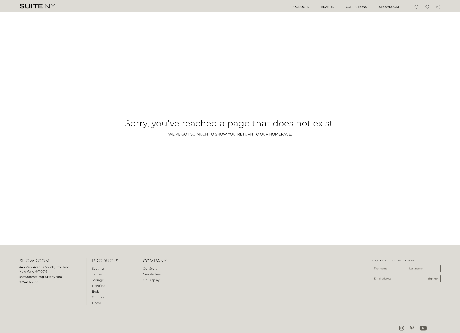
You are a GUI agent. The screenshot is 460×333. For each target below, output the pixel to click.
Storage (98, 280)
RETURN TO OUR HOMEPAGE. (264, 134)
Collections (356, 7)
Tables (97, 274)
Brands (327, 7)
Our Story (150, 268)
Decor (96, 303)
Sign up (433, 278)
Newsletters (152, 274)
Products (300, 7)
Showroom (389, 7)
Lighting (98, 286)
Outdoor (98, 297)
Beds (95, 291)
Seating (98, 268)
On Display (151, 280)
